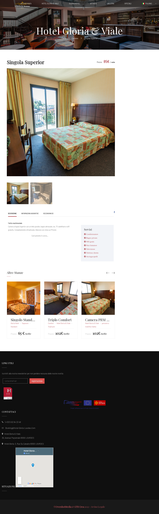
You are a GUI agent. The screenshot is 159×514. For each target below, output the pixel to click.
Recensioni (48, 213)
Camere (75, 38)
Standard (14, 326)
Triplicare (51, 326)
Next (112, 120)
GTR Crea (79, 506)
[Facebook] (114, 212)
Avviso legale (98, 506)
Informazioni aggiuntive (30, 213)
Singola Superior (25, 62)
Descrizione (12, 213)
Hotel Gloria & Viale (63, 323)
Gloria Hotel (15, 323)
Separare (25, 323)
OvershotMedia (63, 506)
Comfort (51, 323)
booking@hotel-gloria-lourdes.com (20, 428)
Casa (64, 38)
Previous (9, 120)
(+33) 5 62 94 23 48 (13, 422)
